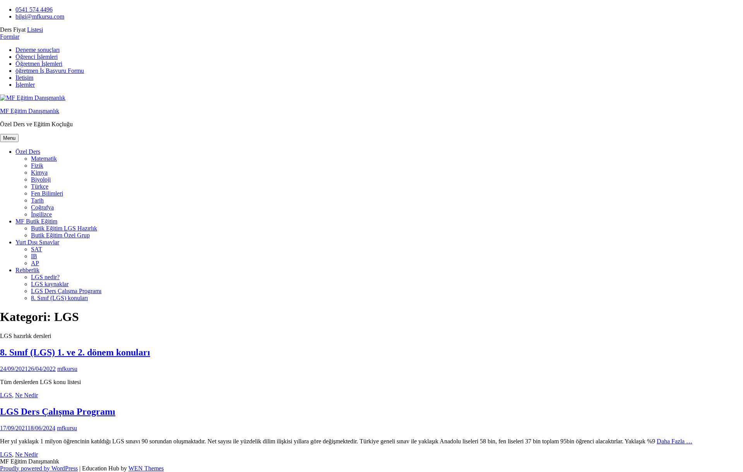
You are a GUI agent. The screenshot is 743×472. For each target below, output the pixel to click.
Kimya (39, 172)
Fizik (37, 165)
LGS (6, 395)
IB (34, 256)
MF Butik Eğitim (36, 221)
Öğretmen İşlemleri (38, 63)
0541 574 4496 (34, 9)
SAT (36, 249)
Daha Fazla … (674, 441)
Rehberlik (27, 270)
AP (35, 263)
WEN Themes (146, 468)
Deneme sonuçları (37, 49)
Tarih (37, 200)
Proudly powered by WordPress (39, 468)
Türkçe (39, 186)
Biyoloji (41, 179)
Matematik (44, 158)
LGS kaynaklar (49, 284)
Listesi (35, 29)
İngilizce (41, 214)
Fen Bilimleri (47, 193)
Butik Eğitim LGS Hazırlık (64, 228)
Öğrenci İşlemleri (36, 56)
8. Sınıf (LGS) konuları (59, 298)
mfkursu (67, 369)
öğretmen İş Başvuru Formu (49, 70)
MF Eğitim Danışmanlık (29, 111)
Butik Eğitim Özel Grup (60, 235)
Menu (9, 138)
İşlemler (25, 84)
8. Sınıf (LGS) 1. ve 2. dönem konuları (75, 352)
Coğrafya (42, 207)
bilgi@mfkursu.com (39, 16)
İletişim (24, 77)
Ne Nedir (26, 395)
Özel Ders (27, 151)
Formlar (9, 36)
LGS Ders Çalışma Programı (66, 291)
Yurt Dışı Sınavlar (37, 242)
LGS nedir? (45, 277)
